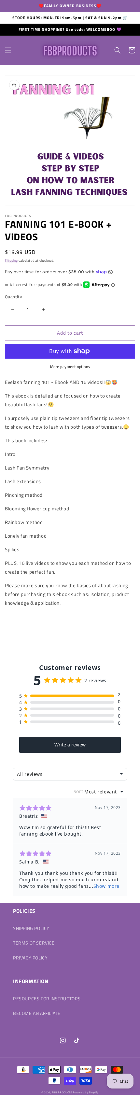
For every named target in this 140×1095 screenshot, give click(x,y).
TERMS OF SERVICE (34, 942)
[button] (8, 50)
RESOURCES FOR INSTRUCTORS (47, 998)
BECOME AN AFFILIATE (36, 1013)
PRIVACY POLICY (30, 957)
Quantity (13, 297)
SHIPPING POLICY (31, 928)
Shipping (11, 260)
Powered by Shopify (86, 1092)
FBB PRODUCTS (62, 1092)
